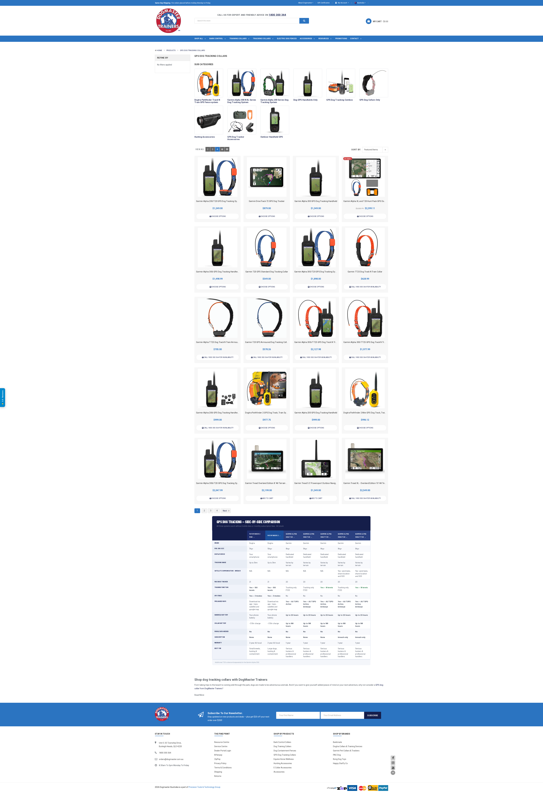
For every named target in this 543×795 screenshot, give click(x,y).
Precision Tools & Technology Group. (205, 787)
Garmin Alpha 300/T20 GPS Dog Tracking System (317, 272)
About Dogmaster (305, 3)
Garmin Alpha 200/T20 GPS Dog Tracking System (219, 201)
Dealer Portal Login (222, 751)
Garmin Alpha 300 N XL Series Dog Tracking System (241, 101)
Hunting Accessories (204, 137)
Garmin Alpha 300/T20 (308, 535)
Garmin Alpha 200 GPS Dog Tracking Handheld (316, 413)
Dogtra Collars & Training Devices (347, 746)
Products (171, 50)
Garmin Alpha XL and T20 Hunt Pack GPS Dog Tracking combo (371, 201)
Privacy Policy (220, 763)
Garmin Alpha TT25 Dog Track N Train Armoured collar (221, 342)
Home (159, 50)
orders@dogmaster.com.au (171, 759)
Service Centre (220, 746)
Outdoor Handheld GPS (271, 137)
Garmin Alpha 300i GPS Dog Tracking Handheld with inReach (224, 272)
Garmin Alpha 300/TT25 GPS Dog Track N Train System (369, 342)
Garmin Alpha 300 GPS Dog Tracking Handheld (316, 201)
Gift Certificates (323, 3)
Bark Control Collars (282, 742)
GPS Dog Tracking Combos (339, 100)
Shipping (218, 772)
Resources (323, 39)
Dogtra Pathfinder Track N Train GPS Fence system (207, 101)
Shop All (198, 39)
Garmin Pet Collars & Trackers (346, 751)
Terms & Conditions (223, 767)
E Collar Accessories (283, 767)
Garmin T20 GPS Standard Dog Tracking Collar (266, 272)
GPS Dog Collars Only (369, 100)
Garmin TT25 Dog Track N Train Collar (365, 272)
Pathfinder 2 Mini (254, 535)
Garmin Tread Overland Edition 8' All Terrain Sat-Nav (269, 483)
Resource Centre (221, 742)
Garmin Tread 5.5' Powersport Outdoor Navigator (317, 483)
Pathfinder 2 (273, 535)
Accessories (306, 39)
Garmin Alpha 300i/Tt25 (360, 535)
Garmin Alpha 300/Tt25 (326, 535)
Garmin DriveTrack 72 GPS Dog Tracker (267, 201)
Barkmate (337, 742)
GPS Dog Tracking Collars (192, 50)
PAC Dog (337, 755)
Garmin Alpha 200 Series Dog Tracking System (274, 101)
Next (225, 511)
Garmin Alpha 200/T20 (291, 535)
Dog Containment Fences (285, 751)
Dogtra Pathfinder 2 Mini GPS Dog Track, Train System (368, 413)
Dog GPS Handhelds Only (305, 100)
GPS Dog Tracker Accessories (235, 138)
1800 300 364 (277, 14)
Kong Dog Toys (339, 759)
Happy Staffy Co (340, 763)
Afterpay (218, 755)
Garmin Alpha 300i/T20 (343, 535)
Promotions (341, 39)
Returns (217, 776)
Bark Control (216, 39)
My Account (342, 3)
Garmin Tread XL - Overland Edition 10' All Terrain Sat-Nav (370, 483)
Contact (354, 39)
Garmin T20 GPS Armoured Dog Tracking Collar (267, 342)
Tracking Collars (262, 39)
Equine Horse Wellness (284, 759)
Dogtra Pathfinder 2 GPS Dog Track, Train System (268, 413)
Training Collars (238, 39)
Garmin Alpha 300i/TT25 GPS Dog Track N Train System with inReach (326, 342)
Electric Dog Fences (287, 39)
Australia (360, 3)
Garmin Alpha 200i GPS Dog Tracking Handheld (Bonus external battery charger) (233, 413)
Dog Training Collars (282, 746)
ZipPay (217, 759)
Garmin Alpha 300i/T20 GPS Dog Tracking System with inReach (225, 483)
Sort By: (356, 149)
